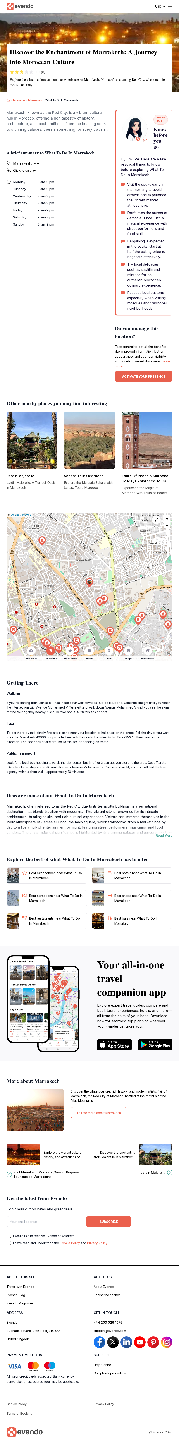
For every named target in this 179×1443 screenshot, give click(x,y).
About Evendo (104, 1287)
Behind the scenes (107, 1295)
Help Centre (102, 1365)
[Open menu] (170, 6)
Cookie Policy (70, 1243)
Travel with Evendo (20, 1287)
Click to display (24, 170)
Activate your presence (143, 376)
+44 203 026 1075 (108, 1322)
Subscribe (109, 1221)
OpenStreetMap (21, 514)
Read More (164, 835)
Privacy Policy (97, 1243)
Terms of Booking (19, 1413)
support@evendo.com (110, 1331)
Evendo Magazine (20, 1303)
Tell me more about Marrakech (99, 1113)
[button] (89, 583)
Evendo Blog (16, 1295)
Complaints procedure (110, 1373)
